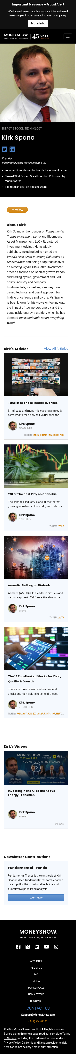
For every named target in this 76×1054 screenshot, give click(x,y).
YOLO (61, 526)
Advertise (36, 961)
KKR (53, 713)
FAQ (36, 974)
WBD (62, 435)
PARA (50, 435)
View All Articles (56, 348)
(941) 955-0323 (38, 1021)
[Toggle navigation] (68, 36)
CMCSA (36, 435)
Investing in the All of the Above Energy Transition (31, 793)
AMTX (61, 617)
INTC (48, 713)
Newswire (36, 1001)
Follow (18, 210)
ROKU (56, 435)
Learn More (36, 897)
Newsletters (36, 994)
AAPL (19, 713)
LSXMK (43, 435)
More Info (38, 23)
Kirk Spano (27, 424)
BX (34, 713)
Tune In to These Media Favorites (32, 403)
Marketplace (36, 987)
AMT (25, 713)
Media (36, 981)
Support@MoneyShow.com (38, 1014)
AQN (30, 713)
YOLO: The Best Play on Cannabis (32, 494)
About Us (36, 967)
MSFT (58, 713)
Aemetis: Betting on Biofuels (29, 585)
